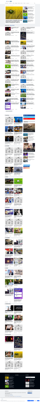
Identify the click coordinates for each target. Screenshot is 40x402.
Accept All (29, 400)
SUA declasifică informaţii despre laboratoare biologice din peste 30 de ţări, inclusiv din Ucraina (9, 173)
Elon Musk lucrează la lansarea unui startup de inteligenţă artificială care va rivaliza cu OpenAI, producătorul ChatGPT (18, 322)
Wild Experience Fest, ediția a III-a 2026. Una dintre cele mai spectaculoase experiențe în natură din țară (30, 33)
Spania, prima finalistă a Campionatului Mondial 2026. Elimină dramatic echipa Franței (15, 71)
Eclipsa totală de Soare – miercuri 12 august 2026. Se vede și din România (15, 28)
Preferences (35, 400)
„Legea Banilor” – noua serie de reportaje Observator (30, 55)
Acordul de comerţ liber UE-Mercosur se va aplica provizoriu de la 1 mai (18, 254)
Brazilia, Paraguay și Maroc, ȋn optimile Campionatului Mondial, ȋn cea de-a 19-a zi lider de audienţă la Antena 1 (30, 94)
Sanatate (8, 207)
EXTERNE (7, 145)
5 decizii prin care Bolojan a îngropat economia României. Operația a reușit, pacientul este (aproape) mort (14, 99)
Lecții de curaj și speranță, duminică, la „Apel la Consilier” (31, 140)
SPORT (7, 176)
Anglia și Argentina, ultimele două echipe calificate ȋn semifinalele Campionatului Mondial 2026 (30, 71)
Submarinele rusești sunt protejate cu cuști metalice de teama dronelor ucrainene (15, 32)
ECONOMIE (8, 237)
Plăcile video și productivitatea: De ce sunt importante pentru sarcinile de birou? (9, 322)
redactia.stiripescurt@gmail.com (18, 396)
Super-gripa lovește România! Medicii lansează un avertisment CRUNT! (9, 225)
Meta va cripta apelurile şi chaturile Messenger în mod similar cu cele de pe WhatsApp (9, 312)
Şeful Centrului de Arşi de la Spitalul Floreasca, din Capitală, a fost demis (18, 225)
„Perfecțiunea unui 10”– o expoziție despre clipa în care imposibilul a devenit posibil (15, 90)
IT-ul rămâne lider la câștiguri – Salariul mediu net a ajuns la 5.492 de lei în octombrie (18, 265)
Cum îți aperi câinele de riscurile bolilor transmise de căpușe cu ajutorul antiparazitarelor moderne (18, 234)
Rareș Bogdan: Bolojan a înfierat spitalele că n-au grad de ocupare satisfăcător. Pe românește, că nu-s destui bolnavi (15, 61)
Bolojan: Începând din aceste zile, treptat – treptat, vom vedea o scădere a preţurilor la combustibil (31, 17)
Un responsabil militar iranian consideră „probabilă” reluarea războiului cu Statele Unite (17, 173)
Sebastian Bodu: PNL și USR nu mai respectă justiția (15, 94)
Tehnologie (8, 303)
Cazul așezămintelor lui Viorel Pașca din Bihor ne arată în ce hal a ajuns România (15, 85)
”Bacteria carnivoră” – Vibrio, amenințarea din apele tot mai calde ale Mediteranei (30, 21)
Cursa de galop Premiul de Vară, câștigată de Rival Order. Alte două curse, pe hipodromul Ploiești (30, 61)
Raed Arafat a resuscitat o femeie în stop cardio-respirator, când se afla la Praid (9, 233)
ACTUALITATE (8, 334)
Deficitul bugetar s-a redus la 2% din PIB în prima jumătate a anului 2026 (31, 11)
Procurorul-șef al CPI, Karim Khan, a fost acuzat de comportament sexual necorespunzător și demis (30, 51)
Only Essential (32, 400)
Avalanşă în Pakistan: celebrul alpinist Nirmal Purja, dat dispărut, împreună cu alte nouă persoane (15, 46)
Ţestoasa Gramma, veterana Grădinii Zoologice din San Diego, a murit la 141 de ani (29, 131)
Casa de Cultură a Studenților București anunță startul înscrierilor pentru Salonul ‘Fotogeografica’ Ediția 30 (14, 21)
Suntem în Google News (26, 166)
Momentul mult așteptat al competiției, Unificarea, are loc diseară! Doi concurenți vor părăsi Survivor (31, 157)
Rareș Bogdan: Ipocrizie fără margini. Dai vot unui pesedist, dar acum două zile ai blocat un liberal (9, 142)
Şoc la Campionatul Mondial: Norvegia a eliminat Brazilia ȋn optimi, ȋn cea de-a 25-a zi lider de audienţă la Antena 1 (30, 85)
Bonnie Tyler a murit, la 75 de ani (30, 74)
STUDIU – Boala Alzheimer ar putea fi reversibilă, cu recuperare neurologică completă (18, 216)
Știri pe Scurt (12, 25)
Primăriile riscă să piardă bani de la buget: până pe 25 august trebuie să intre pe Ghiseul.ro (30, 28)
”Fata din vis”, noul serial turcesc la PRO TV (15, 51)
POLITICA (7, 115)
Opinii (7, 268)
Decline (38, 400)
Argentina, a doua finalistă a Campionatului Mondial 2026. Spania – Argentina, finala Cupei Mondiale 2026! (30, 65)
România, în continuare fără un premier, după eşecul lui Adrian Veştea (18, 142)
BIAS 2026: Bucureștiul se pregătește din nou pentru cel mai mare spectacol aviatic (30, 80)
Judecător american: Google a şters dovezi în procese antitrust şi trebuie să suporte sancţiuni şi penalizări (9, 331)
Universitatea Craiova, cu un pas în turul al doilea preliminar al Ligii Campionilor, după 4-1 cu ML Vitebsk (15, 80)
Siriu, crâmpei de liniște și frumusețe (31, 159)
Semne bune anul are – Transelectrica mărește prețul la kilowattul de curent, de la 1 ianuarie (9, 265)
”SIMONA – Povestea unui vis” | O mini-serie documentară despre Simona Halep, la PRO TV (31, 137)
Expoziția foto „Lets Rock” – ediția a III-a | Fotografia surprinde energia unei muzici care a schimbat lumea (15, 75)
